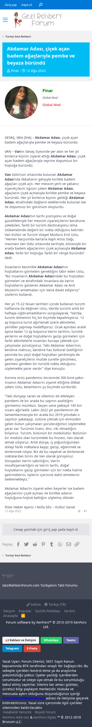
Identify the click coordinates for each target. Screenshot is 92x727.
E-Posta (32, 648)
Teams (71, 640)
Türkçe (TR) (57, 604)
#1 (85, 511)
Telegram (12, 648)
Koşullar (25, 611)
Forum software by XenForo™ (46, 624)
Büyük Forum (45, 712)
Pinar (15, 70)
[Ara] (40, 4)
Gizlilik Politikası (47, 611)
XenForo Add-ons (15, 717)
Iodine (35, 604)
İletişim (9, 611)
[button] (5, 20)
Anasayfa (10, 615)
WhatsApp (51, 640)
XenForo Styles (44, 717)
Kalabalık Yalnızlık (17, 712)
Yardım (69, 611)
